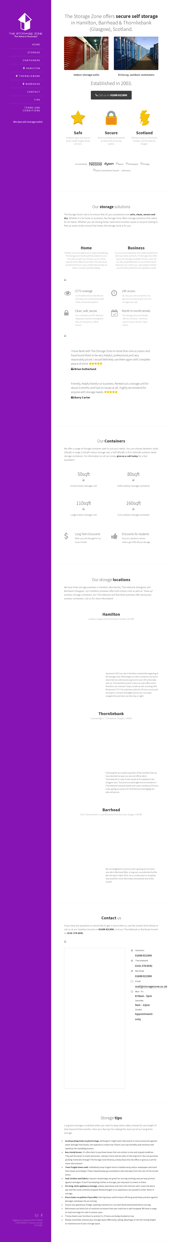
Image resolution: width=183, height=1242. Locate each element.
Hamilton (32, 68)
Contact (33, 91)
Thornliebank (29, 76)
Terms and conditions (31, 109)
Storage (34, 52)
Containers (31, 60)
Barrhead (32, 83)
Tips (37, 99)
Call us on (112, 95)
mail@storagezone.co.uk (151, 986)
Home (36, 44)
